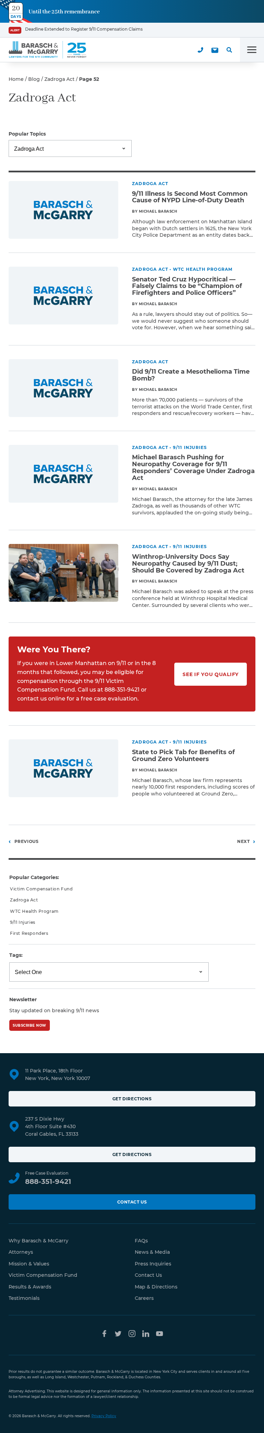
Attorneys (21, 1252)
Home (16, 79)
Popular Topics (27, 134)
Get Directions (132, 1098)
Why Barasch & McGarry (38, 1241)
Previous (26, 841)
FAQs (141, 1241)
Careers (144, 1298)
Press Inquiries (153, 1264)
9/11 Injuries (22, 922)
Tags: (16, 955)
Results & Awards (30, 1287)
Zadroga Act (59, 79)
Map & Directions (156, 1287)
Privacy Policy (103, 1416)
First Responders (29, 933)
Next (243, 841)
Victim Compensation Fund (41, 888)
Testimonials (24, 1298)
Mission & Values (29, 1264)
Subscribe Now (29, 1025)
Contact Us (132, 1202)
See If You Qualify (211, 674)
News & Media (152, 1252)
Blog (34, 79)
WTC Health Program (34, 911)
